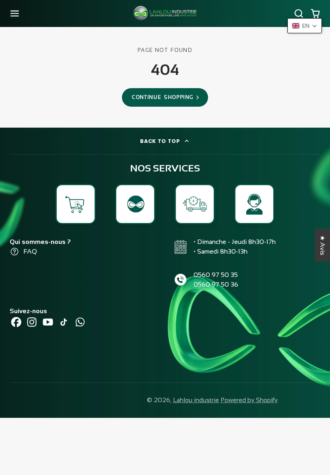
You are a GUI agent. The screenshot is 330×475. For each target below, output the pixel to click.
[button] (305, 26)
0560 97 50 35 (216, 274)
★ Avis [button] (322, 245)
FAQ (30, 251)
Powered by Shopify (249, 400)
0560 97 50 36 (216, 284)
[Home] (165, 13)
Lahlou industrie (196, 400)
